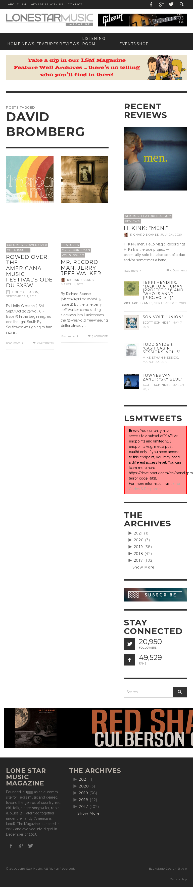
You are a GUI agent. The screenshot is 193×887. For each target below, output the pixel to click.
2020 (139, 540)
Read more (13, 343)
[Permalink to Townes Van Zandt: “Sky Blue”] (131, 381)
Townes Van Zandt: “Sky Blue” (163, 377)
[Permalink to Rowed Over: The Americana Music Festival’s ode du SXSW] (30, 179)
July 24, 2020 (171, 234)
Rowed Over (36, 245)
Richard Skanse (81, 280)
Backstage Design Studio (168, 868)
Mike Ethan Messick (160, 357)
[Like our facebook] (129, 660)
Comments (100, 336)
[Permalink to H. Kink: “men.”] (155, 158)
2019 (138, 547)
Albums (132, 216)
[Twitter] (170, 4)
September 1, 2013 (21, 296)
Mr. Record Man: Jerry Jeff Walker (81, 267)
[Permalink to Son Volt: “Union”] (131, 322)
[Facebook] (151, 4)
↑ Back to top (177, 879)
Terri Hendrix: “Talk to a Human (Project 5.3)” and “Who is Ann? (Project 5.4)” (163, 290)
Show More (143, 567)
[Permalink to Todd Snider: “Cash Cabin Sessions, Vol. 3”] (131, 350)
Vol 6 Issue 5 (18, 250)
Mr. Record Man (76, 250)
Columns (15, 245)
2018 (138, 553)
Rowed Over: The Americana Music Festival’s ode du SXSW (29, 271)
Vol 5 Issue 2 (73, 255)
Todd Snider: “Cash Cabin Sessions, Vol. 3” (162, 348)
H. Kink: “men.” (146, 228)
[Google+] (161, 4)
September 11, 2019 (170, 303)
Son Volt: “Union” (163, 317)
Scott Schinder (157, 322)
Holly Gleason (25, 292)
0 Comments (44, 342)
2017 (138, 560)
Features (70, 245)
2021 (138, 533)
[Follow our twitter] (129, 644)
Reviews (132, 221)
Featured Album (156, 216)
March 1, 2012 (72, 284)
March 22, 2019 (155, 362)
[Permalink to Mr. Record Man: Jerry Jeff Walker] (84, 179)
